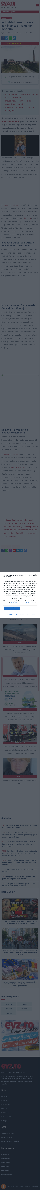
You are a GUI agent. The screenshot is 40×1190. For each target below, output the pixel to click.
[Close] (36, 575)
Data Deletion (9, 614)
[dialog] (20, 595)
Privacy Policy (31, 614)
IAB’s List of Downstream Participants (22, 603)
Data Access (20, 614)
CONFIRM (11, 608)
